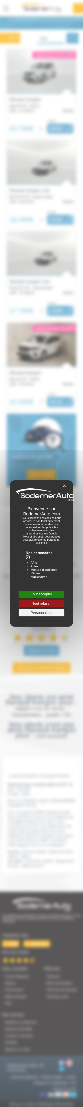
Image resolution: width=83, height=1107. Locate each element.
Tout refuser (41, 603)
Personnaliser (41, 613)
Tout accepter (41, 594)
